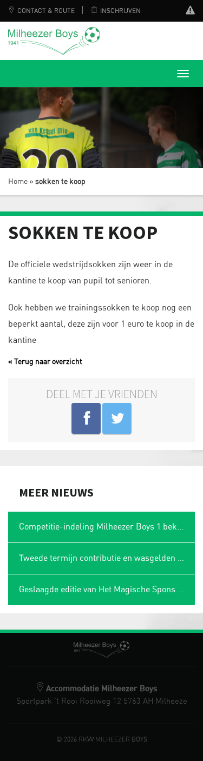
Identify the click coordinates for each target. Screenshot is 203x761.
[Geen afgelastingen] (190, 11)
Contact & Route (46, 11)
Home (18, 182)
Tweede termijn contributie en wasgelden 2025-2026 (107, 558)
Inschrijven (120, 11)
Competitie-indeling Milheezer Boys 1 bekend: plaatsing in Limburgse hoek (107, 526)
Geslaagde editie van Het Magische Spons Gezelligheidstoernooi (107, 589)
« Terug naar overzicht (45, 362)
